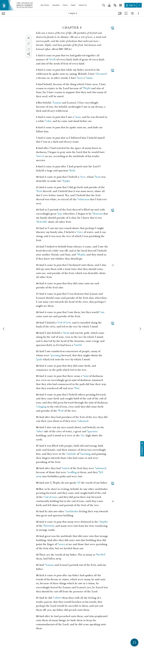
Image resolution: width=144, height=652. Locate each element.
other (40, 431)
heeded (101, 554)
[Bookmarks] (126, 13)
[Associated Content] (112, 28)
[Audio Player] (134, 642)
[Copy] (28, 49)
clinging (41, 406)
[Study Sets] (120, 13)
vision (89, 78)
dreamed (101, 74)
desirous (98, 213)
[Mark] (28, 43)
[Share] (28, 54)
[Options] (138, 13)
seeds (53, 59)
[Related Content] (132, 13)
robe (48, 121)
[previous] (4, 329)
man (78, 117)
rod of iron (64, 322)
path (39, 359)
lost (77, 388)
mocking (86, 454)
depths (104, 522)
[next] (140, 329)
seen (80, 78)
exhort (57, 598)
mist (86, 376)
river (80, 232)
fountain (49, 526)
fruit (98, 177)
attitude (71, 454)
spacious (92, 431)
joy (59, 213)
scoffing (72, 472)
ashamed (83, 421)
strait (66, 333)
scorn (62, 544)
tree (83, 177)
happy (66, 181)
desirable (42, 222)
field (72, 170)
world (78, 345)
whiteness (83, 199)
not (102, 312)
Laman (57, 102)
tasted (65, 468)
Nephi (87, 88)
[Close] (28, 38)
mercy (40, 156)
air (82, 435)
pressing (56, 355)
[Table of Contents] (3, 13)
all (78, 482)
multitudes (72, 511)
